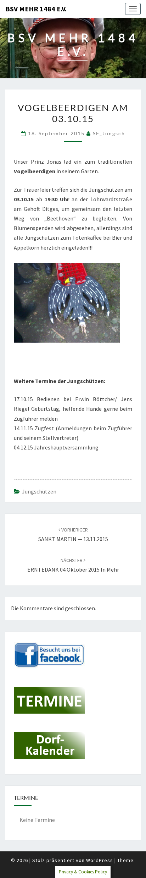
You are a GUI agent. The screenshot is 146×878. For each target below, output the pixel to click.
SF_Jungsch (109, 133)
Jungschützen (39, 491)
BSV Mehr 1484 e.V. (36, 8)
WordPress (99, 860)
